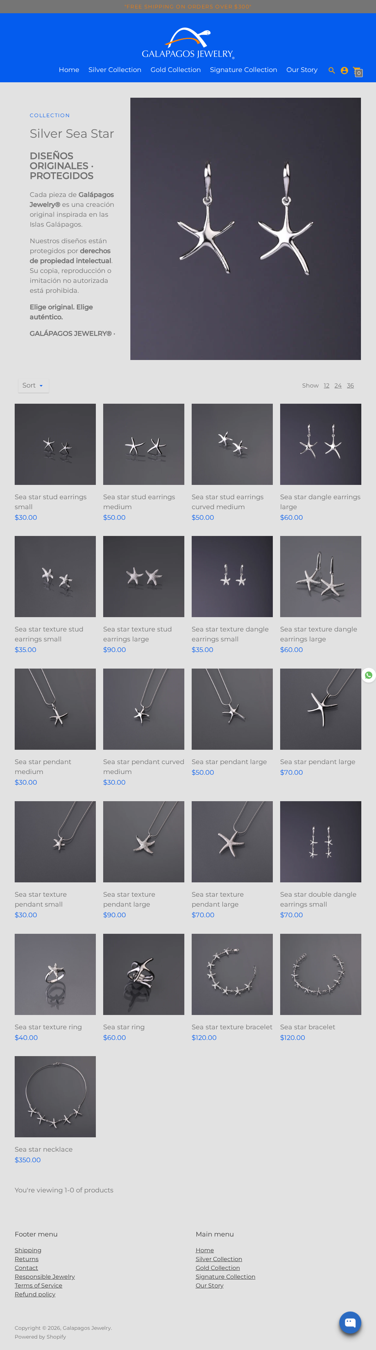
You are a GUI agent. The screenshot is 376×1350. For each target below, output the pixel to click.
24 (338, 385)
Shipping (28, 1250)
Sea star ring (124, 1027)
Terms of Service (38, 1285)
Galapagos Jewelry (87, 1328)
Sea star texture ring (48, 1027)
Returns (27, 1259)
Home (69, 70)
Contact (26, 1267)
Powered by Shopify (40, 1336)
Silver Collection (114, 70)
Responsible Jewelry (45, 1276)
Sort (29, 385)
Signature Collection (243, 70)
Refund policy (35, 1294)
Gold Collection (176, 70)
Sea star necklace (44, 1149)
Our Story (302, 70)
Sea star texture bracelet (232, 1027)
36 (350, 385)
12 (326, 385)
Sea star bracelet (307, 1027)
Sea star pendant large (229, 762)
